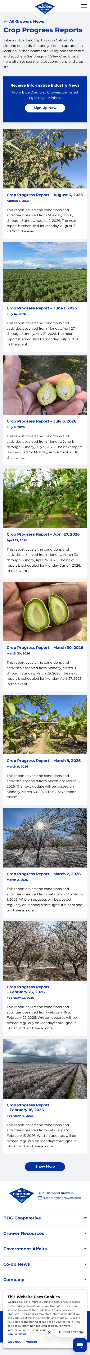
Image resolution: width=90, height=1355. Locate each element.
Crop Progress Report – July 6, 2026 (41, 421)
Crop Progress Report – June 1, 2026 (42, 308)
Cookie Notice (17, 1333)
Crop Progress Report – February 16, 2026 (28, 1107)
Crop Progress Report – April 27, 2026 (43, 534)
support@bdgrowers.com (62, 1198)
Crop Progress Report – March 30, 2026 (45, 647)
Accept (31, 1342)
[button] (84, 6)
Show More (45, 1166)
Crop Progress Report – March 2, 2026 (44, 874)
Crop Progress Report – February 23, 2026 (28, 989)
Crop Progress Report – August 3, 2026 (45, 195)
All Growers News (26, 21)
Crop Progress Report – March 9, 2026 (44, 760)
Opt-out (14, 1342)
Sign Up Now (45, 108)
